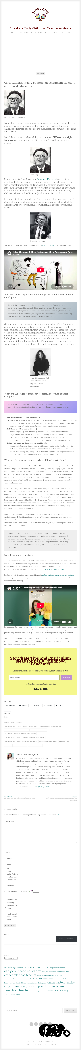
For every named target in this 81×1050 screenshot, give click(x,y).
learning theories (8, 987)
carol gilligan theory (38, 730)
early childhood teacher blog (12, 979)
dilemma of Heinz (49, 245)
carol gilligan (10, 726)
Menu (41, 73)
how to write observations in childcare (15, 983)
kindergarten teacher (61, 982)
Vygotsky (18, 994)
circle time (34, 967)
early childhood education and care (55, 972)
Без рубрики (17, 722)
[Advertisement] (40, 51)
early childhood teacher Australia (50, 975)
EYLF (40, 979)
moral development (20, 745)
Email (9, 858)
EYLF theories (52, 979)
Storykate (20, 117)
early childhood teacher (20, 975)
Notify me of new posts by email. (12, 917)
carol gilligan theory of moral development (20, 733)
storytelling (61, 990)
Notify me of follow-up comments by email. (12, 904)
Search (7, 934)
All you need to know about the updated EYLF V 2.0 (19, 797)
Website (9, 864)
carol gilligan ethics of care (27, 726)
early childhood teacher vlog (30, 979)
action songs (10, 967)
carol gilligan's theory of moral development (21, 741)
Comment (10, 823)
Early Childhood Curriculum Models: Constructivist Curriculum (61, 798)
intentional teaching (32, 983)
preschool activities (31, 987)
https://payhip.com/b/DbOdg (53, 569)
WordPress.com (50, 1044)
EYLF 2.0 (45, 979)
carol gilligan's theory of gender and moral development (25, 737)
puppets (33, 991)
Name (8, 852)
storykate (50, 991)
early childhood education (48, 741)
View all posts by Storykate (42, 786)
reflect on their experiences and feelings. (58, 575)
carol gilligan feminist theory (50, 726)
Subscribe (70, 1010)
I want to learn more (66, 939)
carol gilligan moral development (17, 730)
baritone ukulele (22, 968)
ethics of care (64, 741)
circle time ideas (45, 968)
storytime (9, 994)
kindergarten (42, 983)
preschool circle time (51, 986)
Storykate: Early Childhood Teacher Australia (40, 28)
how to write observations (64, 979)
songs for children (41, 991)
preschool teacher (35, 745)
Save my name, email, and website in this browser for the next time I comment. (12, 876)
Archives (7, 955)
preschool (20, 986)
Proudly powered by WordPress (40, 1041)
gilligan (8, 745)
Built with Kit (41, 689)
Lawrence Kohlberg (46, 179)
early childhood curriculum (57, 968)
